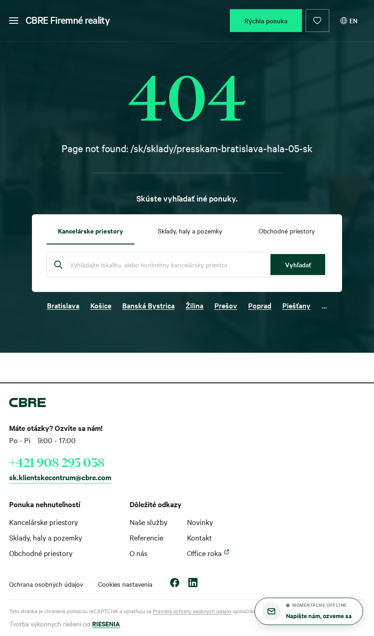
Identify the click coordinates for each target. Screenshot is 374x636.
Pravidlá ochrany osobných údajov (192, 611)
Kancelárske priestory (43, 522)
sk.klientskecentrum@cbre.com (60, 477)
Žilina (194, 305)
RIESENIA (106, 623)
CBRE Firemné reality (67, 19)
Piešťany (296, 305)
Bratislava (63, 305)
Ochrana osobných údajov (46, 583)
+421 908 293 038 (56, 462)
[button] (309, 611)
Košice (100, 305)
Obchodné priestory (41, 553)
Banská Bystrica (148, 305)
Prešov (225, 305)
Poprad (259, 305)
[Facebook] (174, 583)
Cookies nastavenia (125, 583)
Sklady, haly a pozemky (45, 537)
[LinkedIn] (193, 583)
